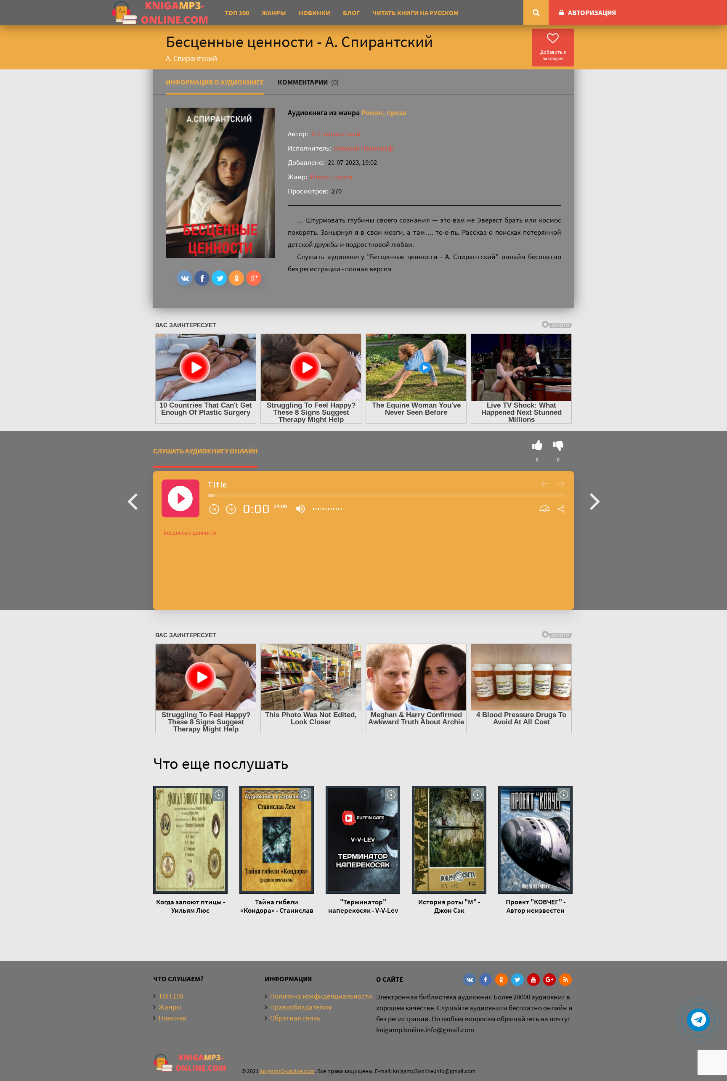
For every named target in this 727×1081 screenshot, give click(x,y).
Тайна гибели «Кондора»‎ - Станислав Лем (276, 906)
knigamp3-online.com (287, 1071)
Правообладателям (301, 1007)
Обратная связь (295, 1018)
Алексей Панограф (363, 148)
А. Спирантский (336, 133)
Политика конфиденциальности (321, 996)
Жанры (274, 12)
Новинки (314, 12)
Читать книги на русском (415, 12)
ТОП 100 (237, 12)
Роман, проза (383, 112)
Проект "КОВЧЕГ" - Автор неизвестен (535, 906)
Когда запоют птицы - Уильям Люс (190, 906)
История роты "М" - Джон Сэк (449, 906)
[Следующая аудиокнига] (594, 501)
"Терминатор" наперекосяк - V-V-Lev (363, 906)
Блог (351, 12)
